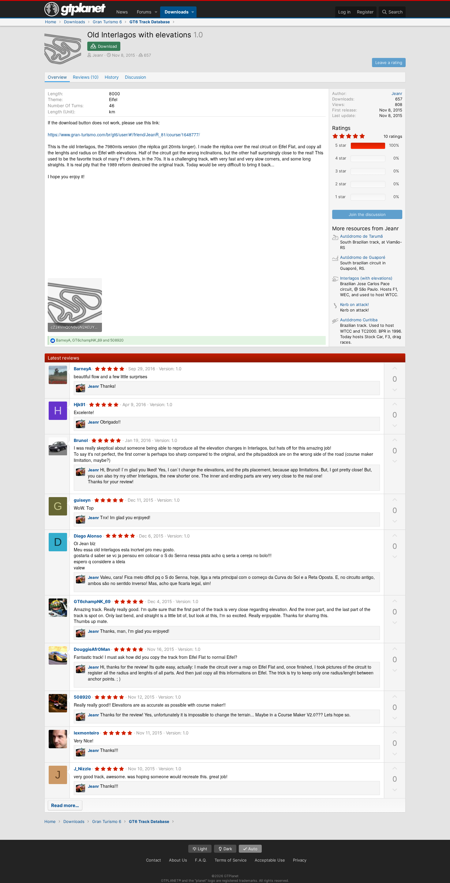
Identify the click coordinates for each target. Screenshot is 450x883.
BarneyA (82, 368)
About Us (178, 860)
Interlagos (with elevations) (366, 278)
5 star (340, 145)
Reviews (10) (86, 77)
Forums (144, 11)
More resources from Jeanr (365, 228)
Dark (227, 848)
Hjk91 (79, 404)
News (122, 11)
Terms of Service (231, 860)
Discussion (135, 77)
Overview (57, 77)
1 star (340, 196)
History (112, 77)
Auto (252, 848)
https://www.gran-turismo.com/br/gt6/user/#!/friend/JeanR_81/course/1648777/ (124, 134)
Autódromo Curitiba (358, 319)
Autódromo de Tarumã (361, 236)
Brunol (81, 440)
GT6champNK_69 (92, 601)
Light (202, 848)
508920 (82, 697)
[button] (156, 11)
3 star (340, 170)
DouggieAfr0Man (92, 649)
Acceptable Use (270, 860)
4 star (340, 158)
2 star (340, 183)
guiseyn (82, 500)
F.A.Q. (201, 860)
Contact (153, 860)
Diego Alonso (88, 535)
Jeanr (97, 55)
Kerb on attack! (354, 304)
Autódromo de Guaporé (362, 257)
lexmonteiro (86, 732)
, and (90, 340)
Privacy (299, 860)
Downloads (177, 11)
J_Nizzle (82, 768)
